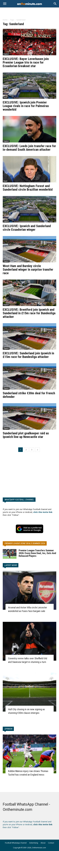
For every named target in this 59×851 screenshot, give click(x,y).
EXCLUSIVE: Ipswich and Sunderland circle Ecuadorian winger (27, 228)
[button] (55, 3)
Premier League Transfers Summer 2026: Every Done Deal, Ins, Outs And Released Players (37, 553)
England (6, 54)
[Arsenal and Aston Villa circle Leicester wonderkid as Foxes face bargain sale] (29, 590)
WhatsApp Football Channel (19, 499)
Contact (51, 843)
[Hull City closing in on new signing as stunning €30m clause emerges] (29, 692)
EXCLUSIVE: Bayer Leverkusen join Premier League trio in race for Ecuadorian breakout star (26, 62)
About (43, 843)
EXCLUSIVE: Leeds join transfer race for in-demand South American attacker (29, 148)
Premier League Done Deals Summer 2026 (24, 543)
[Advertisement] (29, 12)
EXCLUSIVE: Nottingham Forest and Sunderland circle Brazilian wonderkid (28, 187)
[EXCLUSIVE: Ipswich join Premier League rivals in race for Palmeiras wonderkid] (29, 85)
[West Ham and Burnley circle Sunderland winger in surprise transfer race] (29, 249)
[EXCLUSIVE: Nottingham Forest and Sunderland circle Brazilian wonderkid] (29, 169)
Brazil (5, 97)
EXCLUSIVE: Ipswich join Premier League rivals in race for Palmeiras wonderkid (26, 105)
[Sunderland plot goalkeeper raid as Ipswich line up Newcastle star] (29, 416)
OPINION (8, 728)
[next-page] (37, 449)
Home (5, 20)
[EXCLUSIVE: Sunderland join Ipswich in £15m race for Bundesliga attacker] (29, 336)
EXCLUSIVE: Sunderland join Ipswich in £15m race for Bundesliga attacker (28, 355)
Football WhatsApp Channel (16, 843)
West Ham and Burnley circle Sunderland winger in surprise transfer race (28, 269)
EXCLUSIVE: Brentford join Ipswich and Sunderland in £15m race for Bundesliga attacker (29, 313)
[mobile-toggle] (4, 3)
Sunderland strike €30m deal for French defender (29, 395)
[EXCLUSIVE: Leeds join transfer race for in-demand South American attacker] (29, 129)
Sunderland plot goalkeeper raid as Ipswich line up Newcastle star (26, 435)
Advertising (33, 843)
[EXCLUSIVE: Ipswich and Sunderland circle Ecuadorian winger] (29, 209)
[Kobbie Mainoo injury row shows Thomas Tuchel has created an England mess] (29, 753)
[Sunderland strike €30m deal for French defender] (29, 376)
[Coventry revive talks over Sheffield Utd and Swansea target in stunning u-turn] (29, 641)
